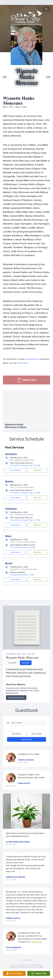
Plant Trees (37, 470)
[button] (26, 811)
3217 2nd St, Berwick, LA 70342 (22, 547)
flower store (22, 362)
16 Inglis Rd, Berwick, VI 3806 (22, 575)
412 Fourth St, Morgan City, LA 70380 (25, 465)
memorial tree (32, 358)
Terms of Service (33, 967)
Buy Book (25, 663)
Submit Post (26, 739)
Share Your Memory (16, 697)
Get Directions (15, 470)
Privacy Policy (19, 967)
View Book (12, 663)
